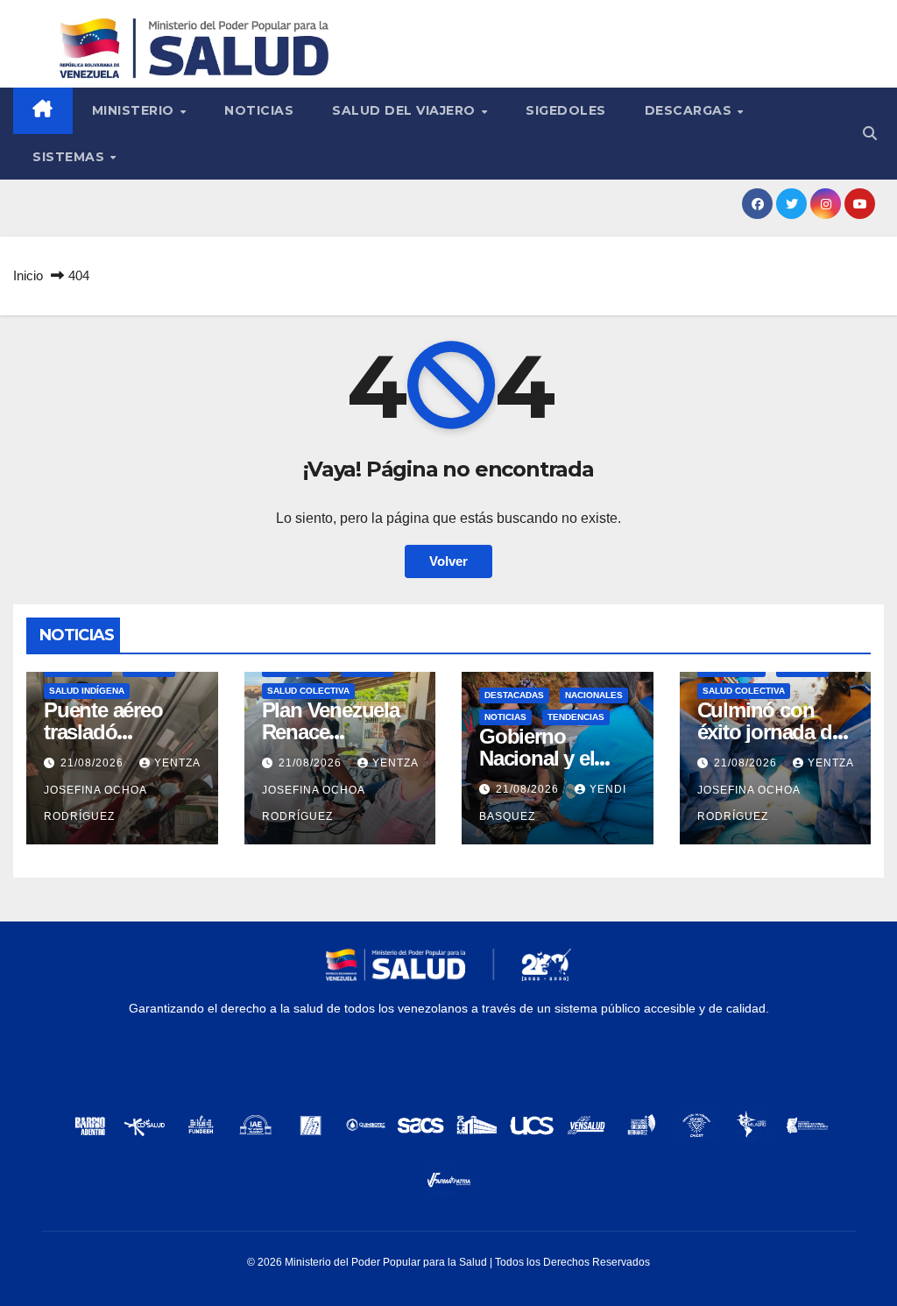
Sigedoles (566, 110)
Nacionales (594, 695)
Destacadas (514, 695)
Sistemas (70, 157)
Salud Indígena (86, 690)
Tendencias (575, 717)
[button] (870, 133)
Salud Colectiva (308, 690)
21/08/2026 (93, 763)
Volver (448, 561)
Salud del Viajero (405, 110)
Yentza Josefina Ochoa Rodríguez (122, 789)
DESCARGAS (690, 110)
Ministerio (135, 110)
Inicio (28, 275)
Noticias (258, 110)
